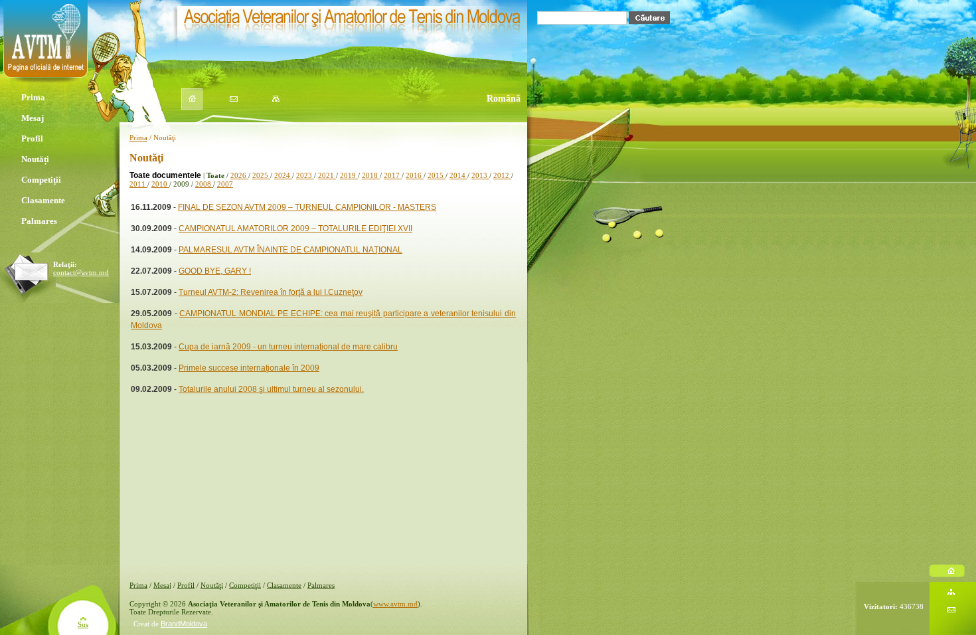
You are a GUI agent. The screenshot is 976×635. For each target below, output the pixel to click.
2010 (160, 184)
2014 (458, 175)
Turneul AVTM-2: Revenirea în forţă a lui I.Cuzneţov (271, 292)
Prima (33, 97)
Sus (83, 624)
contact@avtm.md (81, 272)
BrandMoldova (184, 624)
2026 (239, 175)
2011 (138, 184)
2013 (480, 175)
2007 (225, 184)
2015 (437, 175)
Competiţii (245, 585)
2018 (371, 175)
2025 (261, 175)
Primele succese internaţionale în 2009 (249, 368)
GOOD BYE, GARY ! (215, 271)
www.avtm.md (395, 604)
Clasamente (44, 200)
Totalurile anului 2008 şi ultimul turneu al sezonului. (271, 389)
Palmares (40, 221)
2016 (415, 175)
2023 (305, 175)
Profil (33, 138)
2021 (327, 175)
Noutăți (35, 159)
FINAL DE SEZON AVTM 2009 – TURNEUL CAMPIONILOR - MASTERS (307, 207)
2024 (283, 175)
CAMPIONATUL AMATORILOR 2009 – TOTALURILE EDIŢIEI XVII (295, 228)
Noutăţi (212, 585)
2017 (393, 175)
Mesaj (32, 118)
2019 (349, 175)
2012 (502, 175)
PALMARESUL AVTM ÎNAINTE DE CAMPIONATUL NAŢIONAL (290, 249)
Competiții (42, 180)
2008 (204, 184)
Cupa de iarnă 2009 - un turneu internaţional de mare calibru (288, 346)
